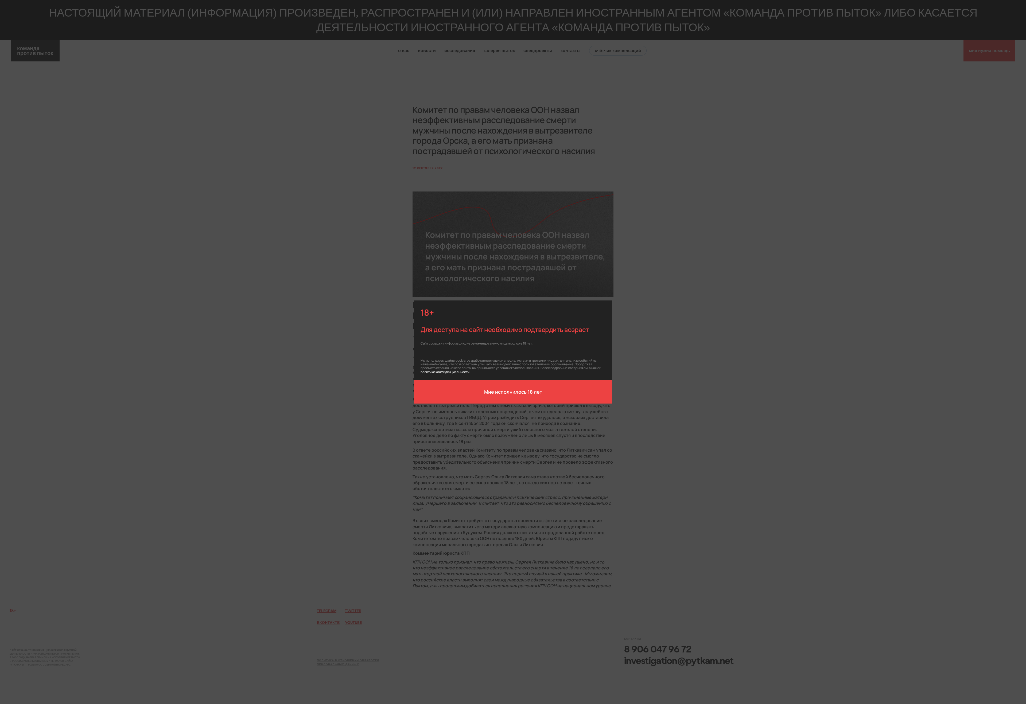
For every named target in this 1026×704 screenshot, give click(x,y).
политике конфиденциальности (445, 371)
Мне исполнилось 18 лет (513, 391)
